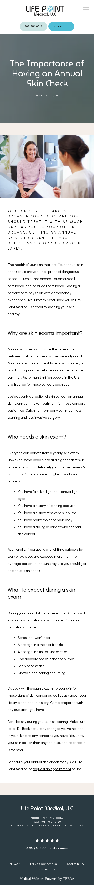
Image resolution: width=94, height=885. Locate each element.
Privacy (15, 864)
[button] (86, 8)
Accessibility (75, 864)
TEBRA (68, 879)
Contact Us (47, 869)
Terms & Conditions (43, 864)
